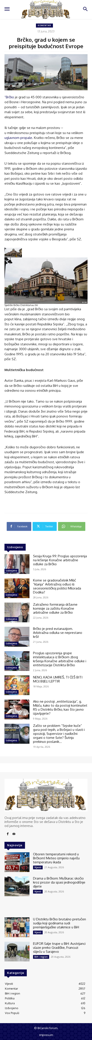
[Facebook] (7, 834)
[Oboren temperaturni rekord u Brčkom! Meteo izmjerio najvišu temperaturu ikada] (16, 862)
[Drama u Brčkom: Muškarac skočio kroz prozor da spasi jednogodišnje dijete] (16, 886)
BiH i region (41, 956)
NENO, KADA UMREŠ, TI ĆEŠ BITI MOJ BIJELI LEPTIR (57, 679)
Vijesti (37, 867)
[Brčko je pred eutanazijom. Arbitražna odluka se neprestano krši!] (16, 637)
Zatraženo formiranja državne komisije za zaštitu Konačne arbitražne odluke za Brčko (55, 608)
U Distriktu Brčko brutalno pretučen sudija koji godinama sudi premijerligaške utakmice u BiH (59, 923)
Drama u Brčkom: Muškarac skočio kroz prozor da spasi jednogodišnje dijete (59, 882)
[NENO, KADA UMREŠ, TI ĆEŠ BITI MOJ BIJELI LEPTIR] (16, 685)
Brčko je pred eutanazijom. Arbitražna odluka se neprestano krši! (57, 633)
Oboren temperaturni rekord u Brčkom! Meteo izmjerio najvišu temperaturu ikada (56, 858)
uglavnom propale (18, 138)
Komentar (44, 25)
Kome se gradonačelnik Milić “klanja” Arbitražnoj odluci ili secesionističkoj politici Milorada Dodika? (57, 586)
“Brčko (9, 97)
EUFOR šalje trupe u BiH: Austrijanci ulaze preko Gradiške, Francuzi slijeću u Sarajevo (59, 947)
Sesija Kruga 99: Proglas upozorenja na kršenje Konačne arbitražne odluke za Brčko (60, 560)
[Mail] (14, 834)
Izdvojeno (11, 570)
